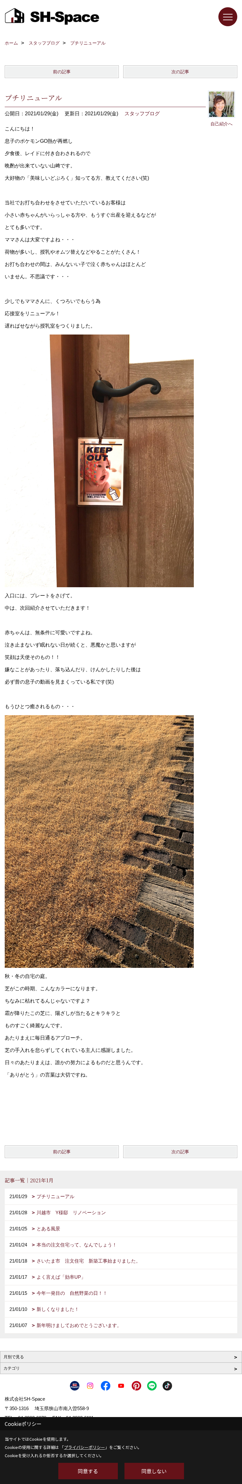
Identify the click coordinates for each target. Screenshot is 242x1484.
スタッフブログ (142, 113)
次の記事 (180, 71)
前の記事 (62, 71)
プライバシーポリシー (84, 1447)
